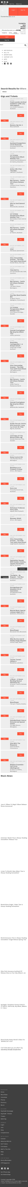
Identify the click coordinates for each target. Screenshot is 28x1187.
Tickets (22, 23)
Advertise (19, 4)
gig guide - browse (6, 1113)
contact (3, 1138)
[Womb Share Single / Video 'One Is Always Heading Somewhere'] (14, 902)
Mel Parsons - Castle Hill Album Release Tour (17, 182)
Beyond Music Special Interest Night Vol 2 (17, 611)
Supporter (6, 5)
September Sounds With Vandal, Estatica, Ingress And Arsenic (18, 562)
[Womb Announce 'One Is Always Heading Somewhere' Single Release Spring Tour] (14, 936)
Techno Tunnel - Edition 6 (16, 660)
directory (3, 1102)
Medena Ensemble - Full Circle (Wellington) (17, 766)
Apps (5, 59)
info (2, 1154)
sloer (12, 249)
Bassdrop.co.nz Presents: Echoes (16, 468)
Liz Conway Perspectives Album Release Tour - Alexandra (17, 157)
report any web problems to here (11, 1183)
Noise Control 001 (16, 457)
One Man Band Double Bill (18, 296)
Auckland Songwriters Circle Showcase (18, 144)
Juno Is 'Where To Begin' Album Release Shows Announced (14, 805)
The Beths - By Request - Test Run (17, 576)
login (2, 1125)
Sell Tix (11, 4)
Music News (21, 29)
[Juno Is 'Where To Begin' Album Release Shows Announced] (14, 802)
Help (12, 5)
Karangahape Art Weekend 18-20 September (16, 589)
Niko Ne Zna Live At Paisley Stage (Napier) (18, 640)
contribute (4, 1146)
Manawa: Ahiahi (15, 518)
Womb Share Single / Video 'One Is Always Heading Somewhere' (12, 905)
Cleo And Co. (14, 270)
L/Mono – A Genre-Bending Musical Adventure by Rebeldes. (16, 681)
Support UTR (8, 57)
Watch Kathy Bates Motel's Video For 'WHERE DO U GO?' (13, 1040)
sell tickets (4, 1144)
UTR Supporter (5, 1163)
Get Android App (5, 1174)
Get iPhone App (5, 1172)
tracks (23, 34)
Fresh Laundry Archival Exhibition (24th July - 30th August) (18, 103)
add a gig (3, 1119)
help (2, 1130)
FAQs (2, 1151)
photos (3, 1100)
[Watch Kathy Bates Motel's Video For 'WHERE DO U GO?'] (14, 1037)
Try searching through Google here (12, 1048)
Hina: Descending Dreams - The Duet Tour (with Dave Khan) (18, 259)
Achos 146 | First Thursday (16, 170)
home (2, 1092)
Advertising (8, 55)
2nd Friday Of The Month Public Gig (16, 436)
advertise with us (6, 1141)
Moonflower (14, 630)
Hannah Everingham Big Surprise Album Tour (17, 332)
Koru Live (13, 488)
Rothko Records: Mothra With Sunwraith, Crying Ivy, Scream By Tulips (18, 425)
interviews (4, 1097)
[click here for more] (14, 72)
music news (4, 1094)
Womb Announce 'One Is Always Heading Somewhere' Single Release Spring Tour (14, 938)
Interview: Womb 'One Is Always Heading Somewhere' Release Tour (14, 838)
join (2, 1127)
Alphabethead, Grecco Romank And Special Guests (18, 722)
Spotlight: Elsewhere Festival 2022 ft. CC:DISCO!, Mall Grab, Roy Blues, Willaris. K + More (14, 1006)
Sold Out (5, 577)
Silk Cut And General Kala (17, 204)
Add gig (5, 4)
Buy (5, 120)
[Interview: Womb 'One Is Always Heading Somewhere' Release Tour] (14, 836)
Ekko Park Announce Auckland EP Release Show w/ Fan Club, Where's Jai (13, 972)
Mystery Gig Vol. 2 (16, 125)
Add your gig (8, 50)
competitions (5, 1132)
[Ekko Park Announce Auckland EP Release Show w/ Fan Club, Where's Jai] (14, 969)
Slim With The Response (15, 744)
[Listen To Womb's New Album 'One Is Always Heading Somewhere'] (14, 869)
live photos (23, 31)
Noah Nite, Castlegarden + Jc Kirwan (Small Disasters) (16, 344)
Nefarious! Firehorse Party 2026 (17, 508)
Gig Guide (23, 26)
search (3, 11)
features (15, 34)
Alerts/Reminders (6, 1160)
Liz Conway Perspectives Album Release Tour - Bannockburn (17, 216)
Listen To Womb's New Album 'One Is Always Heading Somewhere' (13, 872)
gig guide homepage (7, 1111)
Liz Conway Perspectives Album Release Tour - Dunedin (17, 309)
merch (2, 1105)
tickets (3, 1116)
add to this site (5, 1149)
